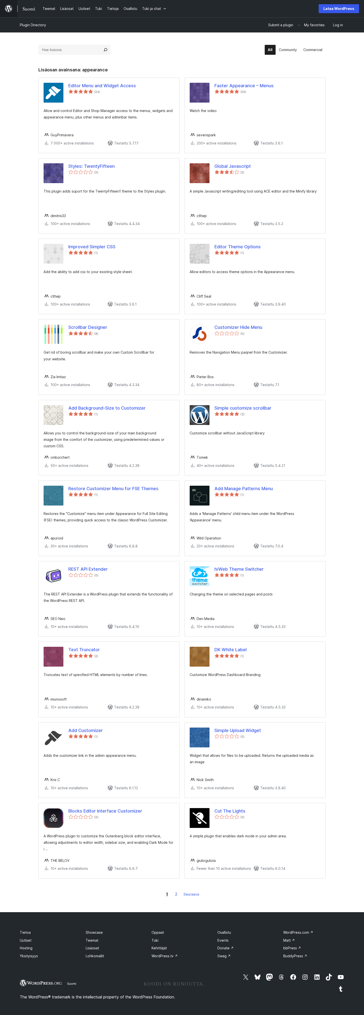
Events (223, 940)
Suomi (71, 984)
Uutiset (25, 940)
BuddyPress (295, 956)
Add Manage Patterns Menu (243, 488)
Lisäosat (92, 948)
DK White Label (230, 649)
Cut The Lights (229, 811)
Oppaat (158, 932)
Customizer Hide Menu (238, 327)
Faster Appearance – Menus (244, 85)
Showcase (94, 932)
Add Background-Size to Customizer (107, 408)
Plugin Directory (33, 25)
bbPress (292, 948)
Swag (224, 956)
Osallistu (224, 932)
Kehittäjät (159, 948)
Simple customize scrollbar (242, 408)
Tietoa (25, 932)
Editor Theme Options (237, 246)
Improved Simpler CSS (91, 246)
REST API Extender (88, 569)
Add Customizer (85, 730)
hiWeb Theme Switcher (239, 569)
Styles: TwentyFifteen (91, 166)
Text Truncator (84, 649)
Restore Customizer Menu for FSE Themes (113, 488)
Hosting (26, 948)
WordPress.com (298, 932)
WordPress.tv (165, 956)
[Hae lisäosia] (105, 50)
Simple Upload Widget (237, 730)
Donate (225, 948)
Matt (289, 940)
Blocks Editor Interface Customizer (105, 811)
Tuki (155, 940)
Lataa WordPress (338, 8)
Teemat (92, 940)
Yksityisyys (29, 956)
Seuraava (191, 894)
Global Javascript (232, 166)
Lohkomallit (95, 956)
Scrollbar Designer (87, 327)
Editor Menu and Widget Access (102, 85)
